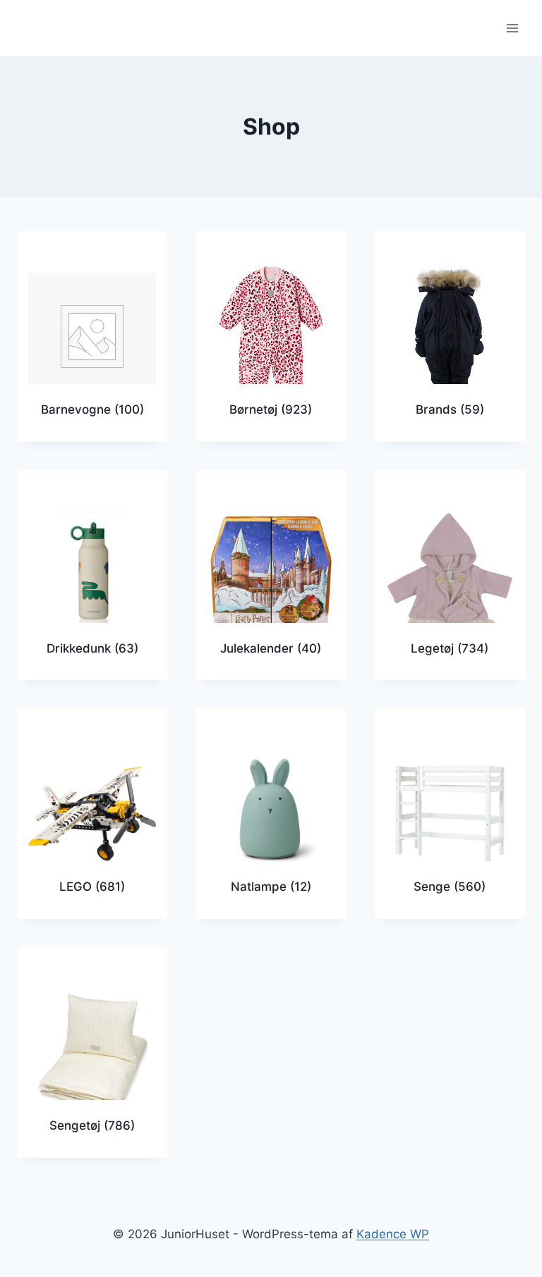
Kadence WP (392, 1234)
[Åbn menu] (512, 28)
